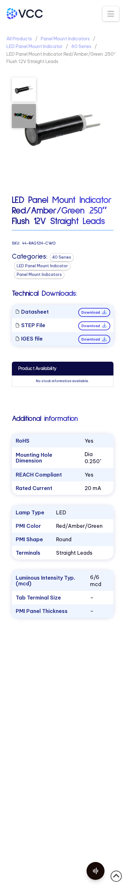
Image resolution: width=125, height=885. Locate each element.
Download (91, 312)
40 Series (81, 46)
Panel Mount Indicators (65, 39)
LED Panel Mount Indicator (34, 46)
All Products (19, 39)
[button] (111, 13)
